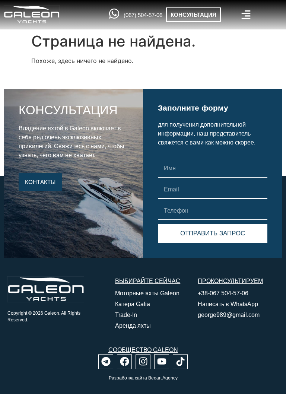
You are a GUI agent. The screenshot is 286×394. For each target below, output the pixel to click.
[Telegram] (105, 361)
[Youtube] (161, 361)
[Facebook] (124, 361)
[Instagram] (143, 361)
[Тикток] (180, 361)
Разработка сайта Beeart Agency (143, 378)
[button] (246, 14)
